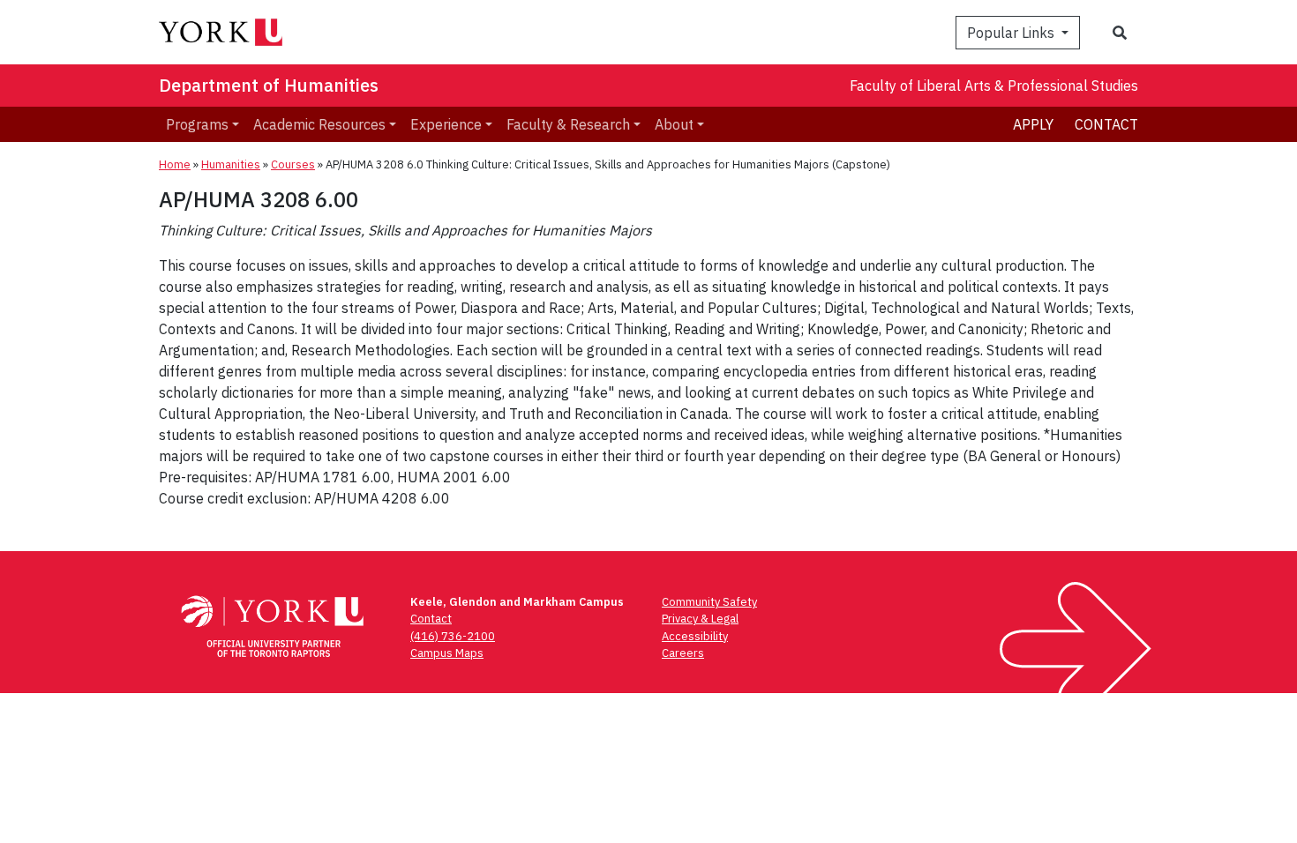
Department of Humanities (269, 85)
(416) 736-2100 (452, 636)
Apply (1033, 124)
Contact (1106, 124)
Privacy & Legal (700, 618)
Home (175, 164)
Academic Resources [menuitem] (319, 124)
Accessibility (695, 636)
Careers (683, 652)
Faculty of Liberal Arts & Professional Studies (994, 85)
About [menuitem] (674, 124)
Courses (293, 164)
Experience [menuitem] (446, 124)
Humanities (230, 164)
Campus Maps (447, 652)
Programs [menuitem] (197, 124)
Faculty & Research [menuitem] (568, 124)
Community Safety (709, 601)
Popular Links (1012, 32)
